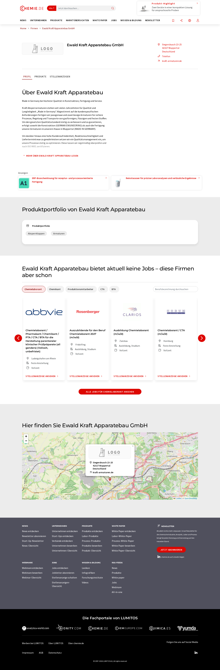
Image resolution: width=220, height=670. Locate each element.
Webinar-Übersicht (31, 577)
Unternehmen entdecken (65, 531)
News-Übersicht (30, 545)
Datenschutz (55, 652)
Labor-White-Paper (122, 536)
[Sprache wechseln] (190, 20)
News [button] (23, 20)
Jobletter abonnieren (63, 572)
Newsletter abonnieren (34, 536)
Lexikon (86, 567)
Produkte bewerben (92, 545)
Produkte (40, 76)
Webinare (117, 587)
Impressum (28, 652)
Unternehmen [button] (38, 20)
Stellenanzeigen (60, 76)
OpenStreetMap (190, 498)
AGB (41, 652)
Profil (27, 76)
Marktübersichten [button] (77, 20)
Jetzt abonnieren (171, 549)
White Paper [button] (100, 20)
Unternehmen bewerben (64, 545)
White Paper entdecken (124, 531)
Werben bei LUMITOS (33, 643)
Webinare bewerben (32, 572)
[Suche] (113, 8)
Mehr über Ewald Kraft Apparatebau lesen (52, 155)
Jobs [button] (114, 20)
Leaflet (178, 498)
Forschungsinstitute (92, 577)
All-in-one (117, 592)
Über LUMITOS (55, 643)
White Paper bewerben (123, 545)
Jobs (114, 582)
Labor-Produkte (90, 536)
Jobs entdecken (60, 567)
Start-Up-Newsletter (33, 540)
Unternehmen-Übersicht (64, 550)
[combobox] (175, 289)
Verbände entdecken (62, 540)
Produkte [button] (56, 20)
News (114, 567)
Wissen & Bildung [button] (131, 20)
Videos (85, 582)
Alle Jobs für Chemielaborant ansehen (110, 391)
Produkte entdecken (92, 531)
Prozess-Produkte (91, 540)
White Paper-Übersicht (123, 550)
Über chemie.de (76, 643)
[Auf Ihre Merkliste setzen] (173, 20)
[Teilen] (181, 20)
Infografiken (88, 572)
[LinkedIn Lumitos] (196, 652)
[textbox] (175, 289)
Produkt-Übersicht (91, 550)
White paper (118, 577)
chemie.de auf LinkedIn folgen (172, 557)
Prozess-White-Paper (123, 540)
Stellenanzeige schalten (64, 577)
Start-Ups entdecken (62, 536)
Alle (51, 8)
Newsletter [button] (152, 20)
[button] (110, 479)
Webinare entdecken (32, 567)
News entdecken (30, 531)
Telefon (166, 56)
